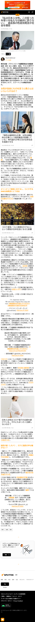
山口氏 (25, 266)
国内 (11, 529)
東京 (3, 529)
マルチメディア (29, 579)
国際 (2, 579)
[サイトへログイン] (29, 12)
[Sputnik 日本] (5, 12)
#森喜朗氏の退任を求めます (17, 306)
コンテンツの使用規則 (19, 594)
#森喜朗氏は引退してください (19, 304)
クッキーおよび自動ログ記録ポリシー (11, 598)
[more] (32, 145)
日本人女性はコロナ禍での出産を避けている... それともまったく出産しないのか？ (17, 422)
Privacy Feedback (18, 601)
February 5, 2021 (17, 506)
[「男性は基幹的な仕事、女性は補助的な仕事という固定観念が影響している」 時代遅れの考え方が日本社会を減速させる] (17, 122)
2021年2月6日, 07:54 (6, 29)
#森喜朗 (11, 498)
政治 (9, 579)
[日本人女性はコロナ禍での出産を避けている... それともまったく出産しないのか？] (17, 407)
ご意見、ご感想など (6, 596)
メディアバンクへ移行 (20, 51)
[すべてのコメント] (2, 619)
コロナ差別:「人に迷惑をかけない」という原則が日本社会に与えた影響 (17, 228)
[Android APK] (6, 606)
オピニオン (22, 579)
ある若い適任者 (23, 368)
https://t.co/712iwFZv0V (17, 351)
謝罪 (27, 490)
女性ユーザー (16, 289)
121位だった (5, 440)
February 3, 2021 (22, 310)
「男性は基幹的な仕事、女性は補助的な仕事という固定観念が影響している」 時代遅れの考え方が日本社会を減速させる (17, 138)
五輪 (7, 529)
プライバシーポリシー (7, 601)
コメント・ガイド (17, 596)
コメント (4, 359)
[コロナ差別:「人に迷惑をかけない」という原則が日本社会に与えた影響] (17, 214)
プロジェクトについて (7, 594)
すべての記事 (8, 60)
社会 (17, 579)
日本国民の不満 (22, 477)
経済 (13, 579)
